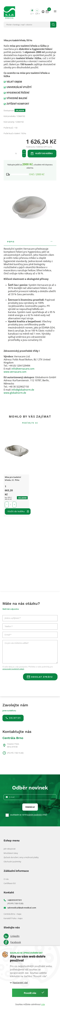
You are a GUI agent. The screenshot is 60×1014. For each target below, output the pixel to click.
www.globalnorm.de (15, 392)
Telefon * (9, 626)
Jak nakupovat (9, 848)
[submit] (53, 25)
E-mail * (8, 635)
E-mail (11, 797)
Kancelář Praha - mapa (13, 918)
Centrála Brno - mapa (12, 914)
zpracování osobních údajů (13, 669)
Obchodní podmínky (12, 861)
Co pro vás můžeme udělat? (17, 643)
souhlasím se (15, 815)
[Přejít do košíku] (47, 11)
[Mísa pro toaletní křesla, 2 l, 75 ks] (16, 451)
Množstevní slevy (11, 853)
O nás (6, 879)
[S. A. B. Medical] (9, 11)
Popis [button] (11, 241)
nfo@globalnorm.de (23, 389)
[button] (32, 11)
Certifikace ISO (10, 883)
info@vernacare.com (23, 368)
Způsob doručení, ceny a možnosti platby (21, 857)
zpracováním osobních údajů (34, 815)
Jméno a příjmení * (13, 618)
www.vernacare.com (15, 371)
